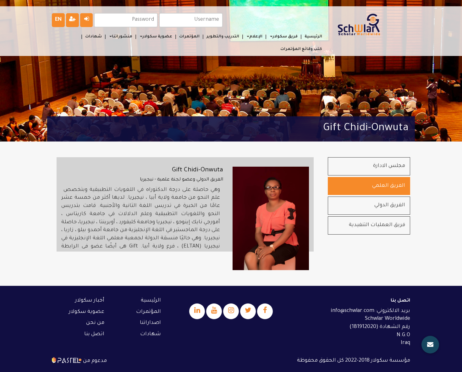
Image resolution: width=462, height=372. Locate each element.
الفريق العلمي (388, 186)
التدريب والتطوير (222, 37)
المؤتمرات (189, 37)
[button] (430, 344)
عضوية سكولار (86, 312)
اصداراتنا (150, 323)
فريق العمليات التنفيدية (377, 225)
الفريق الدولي (389, 205)
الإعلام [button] (255, 37)
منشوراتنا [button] (122, 37)
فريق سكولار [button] (285, 37)
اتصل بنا (94, 334)
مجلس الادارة (389, 166)
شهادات (93, 37)
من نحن (95, 323)
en (58, 20)
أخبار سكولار (89, 300)
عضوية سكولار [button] (157, 37)
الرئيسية (313, 37)
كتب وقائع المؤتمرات (301, 49)
